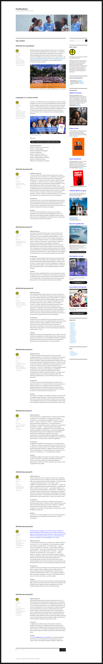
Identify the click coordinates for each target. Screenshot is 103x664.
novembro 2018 (73, 341)
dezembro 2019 (73, 332)
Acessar (71, 351)
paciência (21, 242)
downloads (49, 535)
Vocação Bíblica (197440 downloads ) (78, 282)
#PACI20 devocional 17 (24, 227)
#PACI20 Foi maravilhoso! (25, 46)
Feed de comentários (74, 353)
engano (20, 541)
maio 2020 (72, 327)
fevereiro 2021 (73, 325)
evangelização (18, 184)
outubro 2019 (72, 335)
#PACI (17, 540)
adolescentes (18, 111)
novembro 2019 (73, 333)
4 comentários (18, 187)
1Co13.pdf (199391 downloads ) (77, 252)
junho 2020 (72, 326)
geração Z (23, 114)
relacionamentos (22, 368)
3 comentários (18, 245)
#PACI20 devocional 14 (24, 349)
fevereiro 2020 (73, 330)
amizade (17, 302)
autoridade (18, 183)
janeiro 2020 (72, 331)
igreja (23, 366)
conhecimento (18, 487)
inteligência (23, 611)
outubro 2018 (72, 342)
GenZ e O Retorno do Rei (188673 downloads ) (45, 142)
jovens (17, 115)
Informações (18, 58)
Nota (17, 108)
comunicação (22, 302)
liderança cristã (21, 115)
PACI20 (20, 612)
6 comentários (18, 490)
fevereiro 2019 (73, 337)
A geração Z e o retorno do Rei (27, 97)
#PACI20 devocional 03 (24, 594)
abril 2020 (72, 328)
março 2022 (72, 322)
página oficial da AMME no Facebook (38, 58)
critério (17, 541)
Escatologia (23, 111)
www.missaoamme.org (57, 58)
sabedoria (21, 488)
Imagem (17, 56)
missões (17, 63)
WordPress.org (73, 355)
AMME (17, 60)
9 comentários (18, 429)
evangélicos (18, 364)
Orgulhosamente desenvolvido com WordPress (31, 658)
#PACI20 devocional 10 (24, 472)
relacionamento (19, 243)
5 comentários (18, 370)
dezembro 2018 (73, 340)
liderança (22, 62)
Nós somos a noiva (73, 218)
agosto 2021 (72, 323)
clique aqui (78, 105)
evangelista (22, 608)
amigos (17, 486)
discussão (22, 183)
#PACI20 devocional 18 (24, 169)
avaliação (24, 540)
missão (19, 426)
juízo (17, 544)
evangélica (18, 61)
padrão (22, 545)
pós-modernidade (22, 116)
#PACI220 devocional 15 (24, 288)
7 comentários (18, 547)
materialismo (22, 367)
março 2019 (72, 336)
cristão (22, 60)
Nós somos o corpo (73, 217)
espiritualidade (23, 363)
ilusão (23, 543)
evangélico (22, 61)
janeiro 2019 (72, 339)
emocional (18, 608)
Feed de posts (72, 352)
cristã (20, 60)
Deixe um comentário (20, 65)
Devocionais (18, 181)
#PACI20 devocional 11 (24, 411)
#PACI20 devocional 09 (24, 526)
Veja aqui (79, 80)
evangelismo (18, 114)
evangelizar (18, 62)
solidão (17, 427)
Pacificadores (22, 9)
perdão (24, 242)
